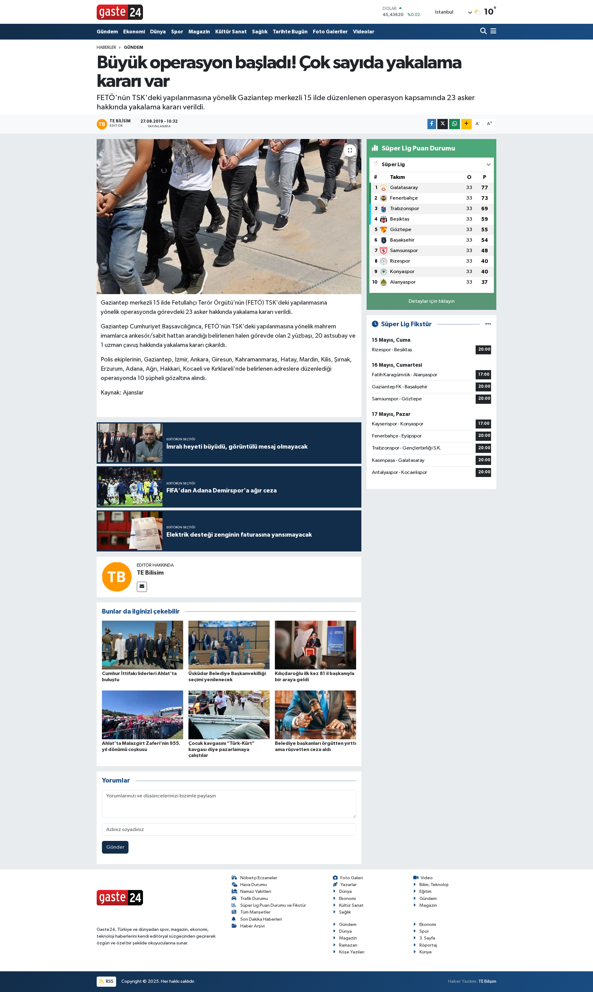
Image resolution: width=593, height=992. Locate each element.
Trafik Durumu (254, 898)
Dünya (158, 31)
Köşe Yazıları (351, 952)
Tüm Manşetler (255, 912)
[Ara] (484, 31)
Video (427, 878)
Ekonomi (134, 31)
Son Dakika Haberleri (261, 919)
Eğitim (425, 891)
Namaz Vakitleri (255, 891)
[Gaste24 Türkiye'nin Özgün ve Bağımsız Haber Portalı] (120, 11)
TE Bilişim (487, 981)
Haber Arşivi (252, 926)
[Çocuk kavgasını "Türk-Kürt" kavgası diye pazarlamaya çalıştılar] (229, 714)
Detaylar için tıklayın (432, 301)
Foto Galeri (351, 878)
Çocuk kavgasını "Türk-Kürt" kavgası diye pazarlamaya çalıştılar (221, 749)
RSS (109, 981)
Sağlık (259, 31)
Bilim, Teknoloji (433, 884)
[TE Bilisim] (117, 576)
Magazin (199, 31)
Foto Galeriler (330, 31)
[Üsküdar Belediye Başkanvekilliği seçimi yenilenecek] (229, 645)
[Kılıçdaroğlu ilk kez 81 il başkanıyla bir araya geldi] (315, 645)
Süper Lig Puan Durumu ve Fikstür (273, 905)
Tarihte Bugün (290, 31)
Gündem (107, 31)
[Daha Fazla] (466, 124)
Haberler (106, 47)
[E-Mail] (142, 587)
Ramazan (348, 945)
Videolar (363, 31)
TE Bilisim (150, 573)
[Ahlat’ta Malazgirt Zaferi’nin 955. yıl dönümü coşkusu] (142, 714)
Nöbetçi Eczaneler (258, 878)
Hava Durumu (253, 884)
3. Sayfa (427, 938)
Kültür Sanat (231, 31)
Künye (425, 952)
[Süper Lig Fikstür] (488, 324)
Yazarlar (348, 884)
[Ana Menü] (492, 31)
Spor (177, 31)
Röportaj (428, 945)
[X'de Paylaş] (442, 124)
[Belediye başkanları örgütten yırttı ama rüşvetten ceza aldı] (315, 714)
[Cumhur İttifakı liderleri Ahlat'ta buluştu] (142, 645)
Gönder (115, 847)
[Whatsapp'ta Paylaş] (454, 124)
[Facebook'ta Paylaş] (431, 124)
